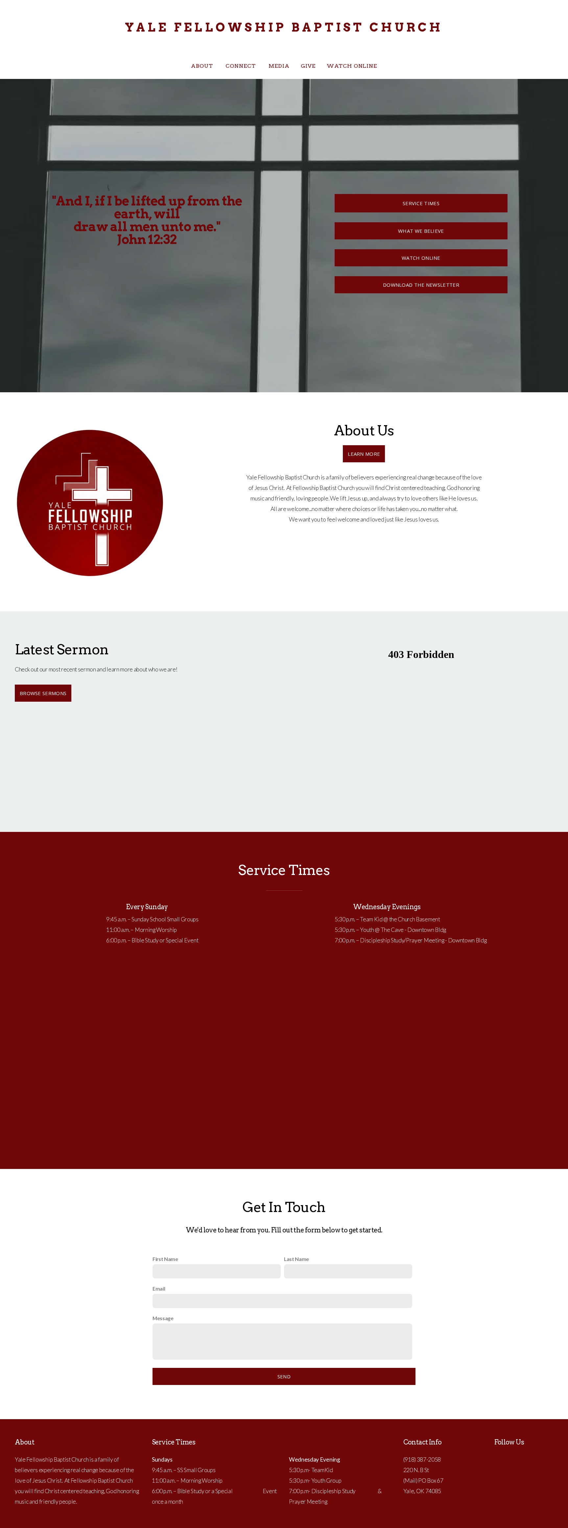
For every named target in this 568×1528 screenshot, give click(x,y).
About (203, 66)
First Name (165, 1259)
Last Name (296, 1259)
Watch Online (352, 66)
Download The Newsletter (421, 284)
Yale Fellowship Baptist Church (284, 27)
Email (159, 1288)
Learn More (364, 453)
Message (163, 1318)
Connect (241, 66)
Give (308, 66)
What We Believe (421, 231)
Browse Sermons (43, 693)
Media (279, 66)
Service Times (421, 203)
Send (284, 1376)
